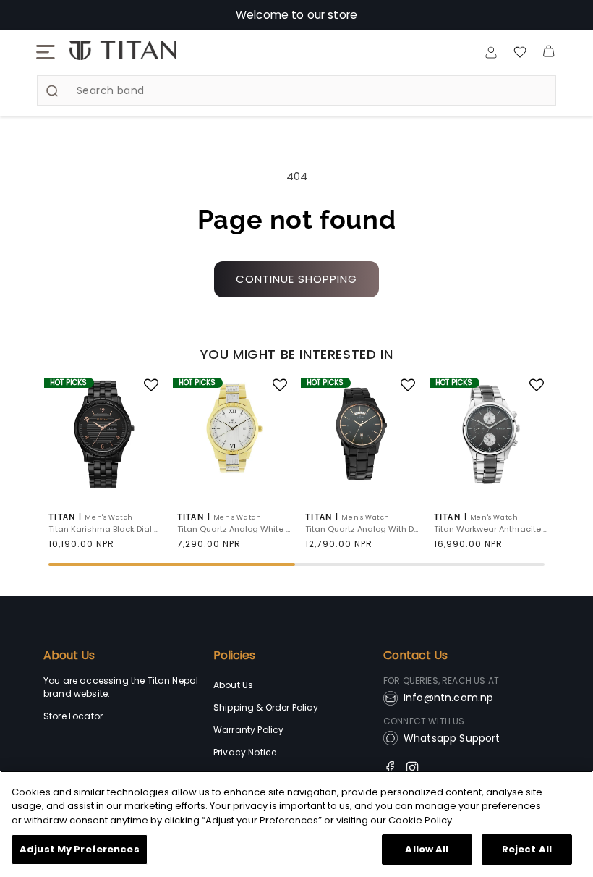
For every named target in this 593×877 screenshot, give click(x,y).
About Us (69, 655)
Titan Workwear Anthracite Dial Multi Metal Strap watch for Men (492, 529)
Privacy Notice (244, 752)
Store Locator (73, 716)
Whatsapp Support (452, 738)
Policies (234, 655)
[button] (45, 52)
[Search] (52, 91)
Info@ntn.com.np (448, 697)
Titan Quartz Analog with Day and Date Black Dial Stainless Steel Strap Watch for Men (363, 529)
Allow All (426, 849)
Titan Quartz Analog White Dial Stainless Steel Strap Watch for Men (235, 529)
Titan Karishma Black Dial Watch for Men (106, 529)
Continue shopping (296, 279)
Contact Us (415, 655)
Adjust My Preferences (80, 849)
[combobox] (296, 90)
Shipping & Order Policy (265, 707)
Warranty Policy (248, 730)
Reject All (527, 849)
